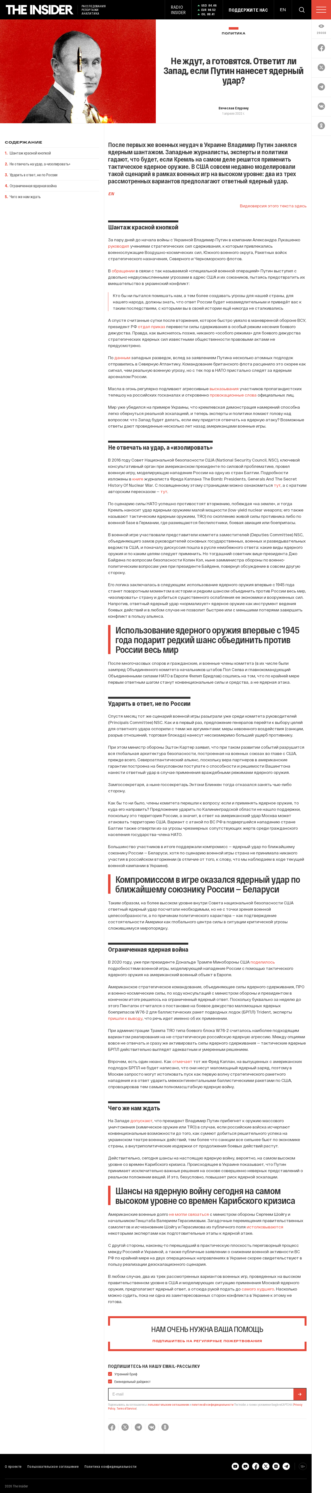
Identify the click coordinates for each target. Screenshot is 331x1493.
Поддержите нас (248, 10)
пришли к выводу (125, 1018)
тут (277, 485)
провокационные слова (233, 394)
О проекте (13, 1466)
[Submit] (299, 1394)
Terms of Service (126, 1408)
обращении (123, 270)
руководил (118, 245)
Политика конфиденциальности (111, 1466)
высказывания (224, 388)
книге (137, 478)
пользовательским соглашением (168, 1404)
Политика (233, 33)
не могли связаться (189, 1214)
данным (122, 357)
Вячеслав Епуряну (234, 108)
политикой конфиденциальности (213, 1404)
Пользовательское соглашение (53, 1466)
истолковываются (265, 1226)
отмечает (182, 1061)
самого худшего (258, 1288)
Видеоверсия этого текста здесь (273, 205)
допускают (141, 1120)
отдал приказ (151, 326)
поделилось (263, 961)
